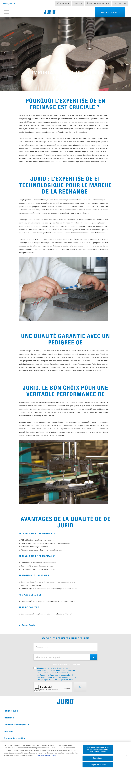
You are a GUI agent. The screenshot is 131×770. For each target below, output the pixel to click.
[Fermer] (127, 755)
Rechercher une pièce (110, 12)
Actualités (8, 731)
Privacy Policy (51, 755)
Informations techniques (15, 725)
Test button (120, 3)
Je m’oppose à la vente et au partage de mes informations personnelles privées (98, 749)
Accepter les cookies (97, 765)
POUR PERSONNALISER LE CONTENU (66, 665)
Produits (8, 718)
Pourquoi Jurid (11, 711)
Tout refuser (97, 758)
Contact (78, 3)
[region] (65, 756)
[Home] (50, 12)
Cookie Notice (40, 755)
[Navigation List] (6, 12)
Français (7, 3)
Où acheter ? (63, 3)
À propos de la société (98, 3)
